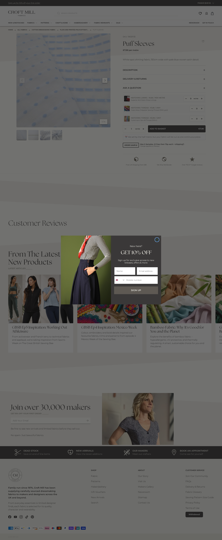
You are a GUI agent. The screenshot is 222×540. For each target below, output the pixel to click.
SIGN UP (136, 290)
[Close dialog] (157, 240)
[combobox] (119, 280)
